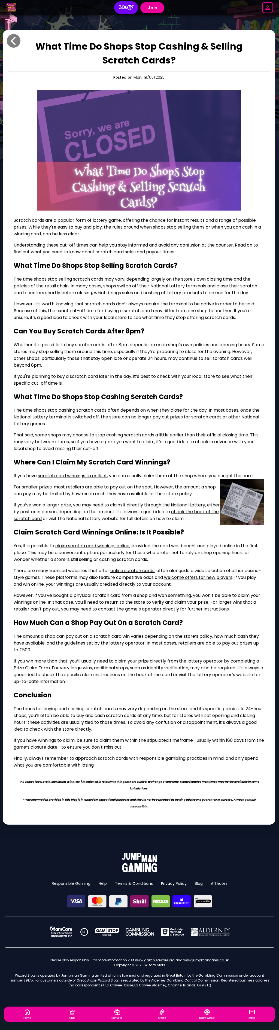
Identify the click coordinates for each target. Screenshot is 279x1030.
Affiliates (219, 883)
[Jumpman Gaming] (139, 871)
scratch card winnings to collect (72, 476)
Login (126, 8)
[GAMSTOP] (107, 932)
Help (103, 883)
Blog (199, 883)
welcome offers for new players (198, 577)
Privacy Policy (174, 883)
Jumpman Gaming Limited (84, 975)
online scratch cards (132, 570)
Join (152, 8)
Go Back (13, 41)
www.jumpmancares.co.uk (206, 960)
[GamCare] (61, 932)
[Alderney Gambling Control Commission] (210, 932)
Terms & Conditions (134, 883)
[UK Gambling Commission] (140, 932)
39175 (28, 980)
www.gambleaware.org (155, 960)
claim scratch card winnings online (92, 546)
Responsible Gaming (71, 883)
